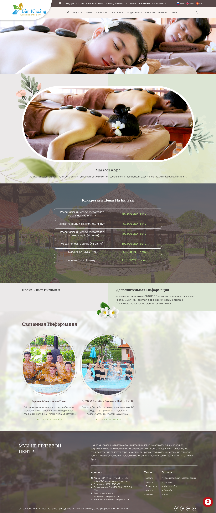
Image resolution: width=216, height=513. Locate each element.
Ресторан (117, 12)
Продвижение (134, 12)
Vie (200, 3)
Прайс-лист (102, 12)
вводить (77, 12)
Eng (192, 3)
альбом (162, 12)
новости (150, 12)
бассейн (168, 490)
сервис (89, 12)
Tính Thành (121, 508)
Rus (182, 3)
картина (149, 482)
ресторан (168, 482)
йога (166, 494)
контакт (174, 12)
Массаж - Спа (170, 486)
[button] (192, 124)
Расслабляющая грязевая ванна (180, 477)
